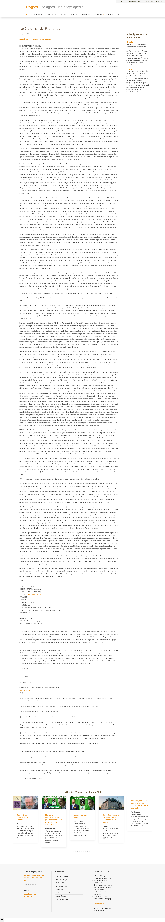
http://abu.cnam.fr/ (25, 690)
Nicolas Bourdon (61, 886)
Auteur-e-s (62, 14)
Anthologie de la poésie (102, 896)
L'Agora (32, 7)
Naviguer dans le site (134, 1)
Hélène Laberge (61, 879)
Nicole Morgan (61, 896)
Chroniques (52, 14)
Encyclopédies (85, 14)
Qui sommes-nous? (37, 14)
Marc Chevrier (60, 889)
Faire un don (148, 1)
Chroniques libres (62, 899)
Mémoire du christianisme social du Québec (102, 909)
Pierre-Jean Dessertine (63, 893)
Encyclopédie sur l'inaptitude (103, 885)
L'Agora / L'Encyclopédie (102, 876)
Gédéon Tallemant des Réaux (35, 39)
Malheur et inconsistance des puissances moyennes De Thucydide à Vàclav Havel (25, 820)
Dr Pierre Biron (61, 883)
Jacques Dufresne (62, 876)
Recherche (159, 1)
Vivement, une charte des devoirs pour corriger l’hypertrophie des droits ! (111, 804)
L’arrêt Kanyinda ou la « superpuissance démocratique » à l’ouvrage (82, 818)
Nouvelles (109, 14)
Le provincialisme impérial (52, 816)
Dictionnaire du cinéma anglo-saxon (102, 893)
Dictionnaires (97, 14)
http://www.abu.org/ (34, 594)
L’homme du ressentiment (136, 816)
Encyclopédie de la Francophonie (100, 881)
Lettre (118, 14)
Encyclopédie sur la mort (102, 878)
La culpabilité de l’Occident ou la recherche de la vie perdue (34, 878)
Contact (122, 1)
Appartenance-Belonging (102, 899)
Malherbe (129, 42)
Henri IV (129, 69)
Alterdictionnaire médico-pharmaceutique (102, 888)
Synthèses (73, 14)
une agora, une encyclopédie (61, 7)
